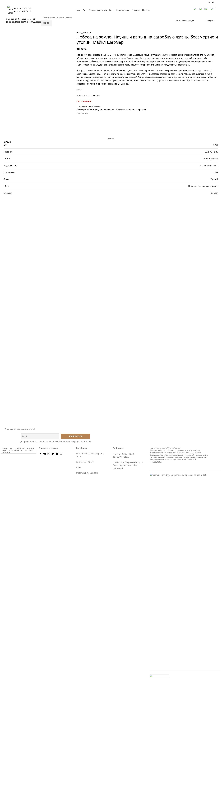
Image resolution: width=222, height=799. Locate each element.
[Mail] (61, 455)
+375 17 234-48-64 (22, 11)
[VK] (44, 455)
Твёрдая (214, 193)
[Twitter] (52, 455)
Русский (214, 179)
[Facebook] (56, 455)
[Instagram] (48, 455)
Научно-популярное (104, 110)
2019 (216, 172)
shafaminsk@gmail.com (87, 473)
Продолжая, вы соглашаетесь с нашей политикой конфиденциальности (57, 441)
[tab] (111, 139)
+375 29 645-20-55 (22, 8)
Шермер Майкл (211, 159)
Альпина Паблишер (208, 165)
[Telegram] (40, 455)
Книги (91, 110)
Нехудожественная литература (131, 110)
